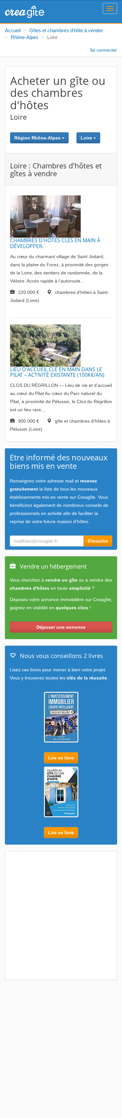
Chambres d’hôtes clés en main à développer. (55, 243)
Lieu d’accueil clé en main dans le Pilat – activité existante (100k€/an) (57, 372)
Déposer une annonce (61, 627)
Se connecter (103, 50)
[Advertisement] (61, 916)
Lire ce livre (61, 757)
